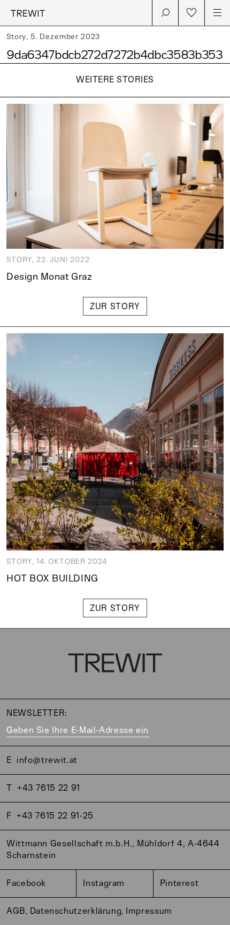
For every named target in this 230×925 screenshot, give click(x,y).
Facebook (26, 883)
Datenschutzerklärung (76, 911)
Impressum (149, 911)
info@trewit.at (47, 760)
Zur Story (115, 306)
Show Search (165, 13)
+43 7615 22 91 (48, 788)
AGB (16, 911)
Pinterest (179, 883)
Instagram (104, 883)
